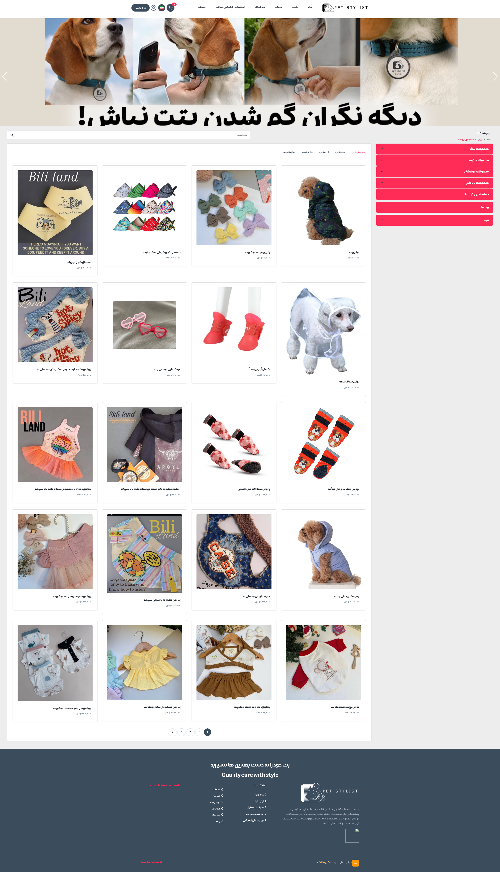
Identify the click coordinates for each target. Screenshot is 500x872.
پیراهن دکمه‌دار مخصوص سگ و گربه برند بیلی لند (63, 369)
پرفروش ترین (359, 152)
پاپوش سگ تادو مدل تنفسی (254, 489)
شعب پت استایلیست (165, 785)
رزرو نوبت (215, 802)
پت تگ (216, 815)
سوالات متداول (255, 807)
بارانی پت (354, 252)
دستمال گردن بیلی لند (79, 262)
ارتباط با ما (258, 801)
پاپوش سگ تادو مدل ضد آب (343, 489)
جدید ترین (340, 152)
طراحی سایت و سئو (151, 862)
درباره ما (259, 795)
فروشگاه (260, 7)
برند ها (485, 207)
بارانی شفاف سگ (349, 381)
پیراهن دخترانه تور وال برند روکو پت (72, 596)
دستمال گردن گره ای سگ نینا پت (161, 252)
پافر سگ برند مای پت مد (346, 596)
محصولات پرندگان (477, 183)
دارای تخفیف (289, 152)
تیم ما (216, 796)
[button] (4, 76)
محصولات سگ (479, 149)
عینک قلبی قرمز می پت (167, 369)
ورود (217, 821)
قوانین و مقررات (255, 814)
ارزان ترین (324, 152)
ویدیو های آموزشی (253, 820)
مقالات (216, 808)
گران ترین (307, 152)
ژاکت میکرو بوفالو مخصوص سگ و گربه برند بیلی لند (150, 489)
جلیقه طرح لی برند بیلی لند (256, 596)
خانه (309, 7)
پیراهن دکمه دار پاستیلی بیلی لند (162, 600)
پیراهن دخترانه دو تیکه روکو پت (252, 707)
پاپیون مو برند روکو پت (257, 252)
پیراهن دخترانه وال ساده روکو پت (162, 707)
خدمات (278, 7)
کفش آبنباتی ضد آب (258, 369)
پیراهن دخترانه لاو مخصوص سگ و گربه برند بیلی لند (63, 489)
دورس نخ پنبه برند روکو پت (344, 707)
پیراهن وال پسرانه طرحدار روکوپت (72, 708)
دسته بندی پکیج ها (477, 194)
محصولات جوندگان (476, 172)
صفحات (201, 7)
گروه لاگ (323, 862)
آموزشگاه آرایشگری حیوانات (230, 7)
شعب (295, 7)
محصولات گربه (479, 160)
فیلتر (486, 220)
